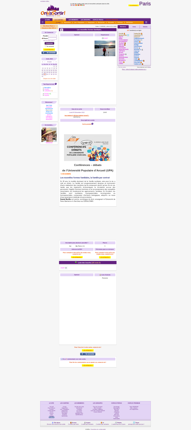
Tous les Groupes (97, 406)
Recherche (101, 22)
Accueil (51, 406)
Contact (51, 416)
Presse (51, 413)
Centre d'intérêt (98, 412)
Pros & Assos (51, 408)
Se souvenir (50, 46)
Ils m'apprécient (134, 409)
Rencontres (116, 416)
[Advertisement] (110, 11)
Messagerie (116, 408)
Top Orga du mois (48, 84)
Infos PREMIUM (134, 406)
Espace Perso (98, 20)
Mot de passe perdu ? (49, 40)
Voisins (145, 27)
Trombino (79, 409)
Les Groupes (85, 20)
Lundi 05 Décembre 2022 (77, 112)
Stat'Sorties (129, 22)
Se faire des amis (79, 406)
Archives (120, 22)
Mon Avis (116, 414)
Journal (117, 413)
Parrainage (116, 406)
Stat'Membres (79, 414)
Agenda (117, 410)
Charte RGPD (51, 410)
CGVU (51, 412)
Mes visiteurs (134, 408)
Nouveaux (79, 412)
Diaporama (91, 22)
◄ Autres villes (44, 1)
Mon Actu (116, 409)
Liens (51, 414)
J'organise (116, 412)
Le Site (47, 20)
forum (149, 67)
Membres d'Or (79, 413)
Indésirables (116, 418)
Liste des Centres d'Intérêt (98, 410)
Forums (51, 409)
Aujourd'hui (67, 22)
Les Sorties (58, 20)
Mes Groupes (97, 408)
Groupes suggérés (98, 409)
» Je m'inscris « (133, 5)
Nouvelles (111, 22)
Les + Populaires (79, 22)
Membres (123, 27)
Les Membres (73, 20)
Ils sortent (79, 410)
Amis (134, 27)
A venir (58, 22)
